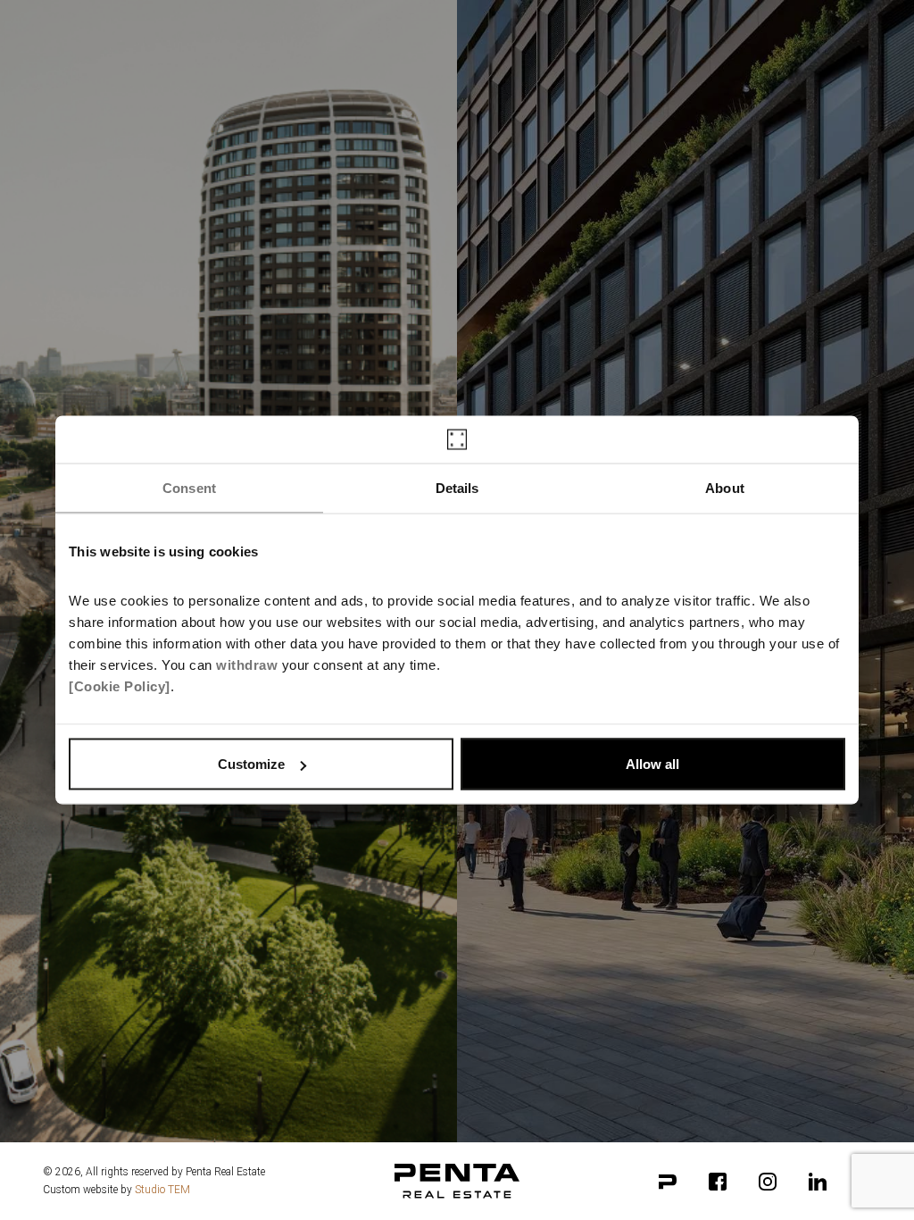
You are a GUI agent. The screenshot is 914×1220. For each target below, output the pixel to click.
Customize (251, 764)
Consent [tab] (189, 487)
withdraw (247, 665)
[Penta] (667, 1181)
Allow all (652, 764)
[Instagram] (767, 1181)
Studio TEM (162, 1189)
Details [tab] (457, 487)
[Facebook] (717, 1181)
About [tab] (724, 487)
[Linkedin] (817, 1181)
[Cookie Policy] (119, 686)
